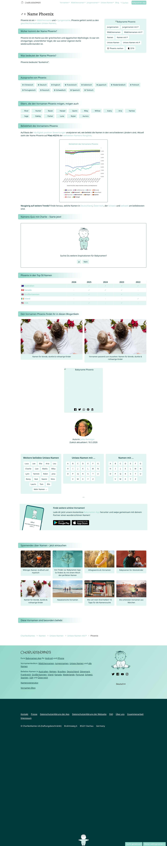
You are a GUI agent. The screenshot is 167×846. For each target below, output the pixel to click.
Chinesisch (28, 85)
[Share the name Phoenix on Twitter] (79, 409)
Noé (36, 479)
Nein (86, 262)
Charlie (28, 469)
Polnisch (135, 85)
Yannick (36, 474)
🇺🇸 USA (24, 302)
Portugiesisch (30, 90)
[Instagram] (127, 674)
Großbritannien (39, 674)
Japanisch (102, 85)
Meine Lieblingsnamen (153, 844)
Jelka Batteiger (88, 439)
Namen (110, 37)
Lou (54, 463)
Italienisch (87, 85)
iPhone (61, 658)
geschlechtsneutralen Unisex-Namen (38, 23)
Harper (63, 111)
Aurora (85, 116)
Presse (34, 714)
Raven (50, 111)
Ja (79, 262)
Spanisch (76, 90)
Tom (41, 484)
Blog (117, 2)
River (26, 111)
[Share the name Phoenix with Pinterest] (88, 409)
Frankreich (26, 674)
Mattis (45, 469)
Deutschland (86, 205)
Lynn (27, 474)
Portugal (80, 674)
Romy (28, 479)
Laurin (33, 484)
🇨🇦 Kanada (26, 290)
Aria (120, 111)
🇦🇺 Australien (27, 285)
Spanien (24, 677)
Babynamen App (139, 2)
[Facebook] (117, 674)
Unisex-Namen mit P (131, 42)
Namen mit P (122, 37)
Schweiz (112, 205)
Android (49, 658)
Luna (62, 116)
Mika (53, 469)
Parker (50, 116)
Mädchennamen (77, 2)
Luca (27, 463)
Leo (33, 463)
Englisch (56, 85)
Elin (48, 484)
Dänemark (85, 671)
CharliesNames (28, 635)
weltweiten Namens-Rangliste (77, 135)
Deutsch (43, 85)
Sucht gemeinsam (133, 844)
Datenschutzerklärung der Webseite (89, 714)
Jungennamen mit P (130, 27)
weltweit (125, 205)
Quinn (74, 111)
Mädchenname (44, 20)
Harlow (132, 111)
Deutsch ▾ (120, 684)
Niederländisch (118, 85)
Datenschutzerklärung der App (54, 714)
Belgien (53, 671)
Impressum (26, 718)
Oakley (38, 116)
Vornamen (64, 2)
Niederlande (69, 674)
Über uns (120, 714)
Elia (40, 463)
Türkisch (89, 90)
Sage (26, 116)
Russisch (45, 90)
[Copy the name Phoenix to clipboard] (92, 409)
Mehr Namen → (40, 489)
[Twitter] (113, 674)
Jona (53, 474)
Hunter (38, 111)
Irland (50, 674)
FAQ (111, 714)
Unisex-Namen (107, 2)
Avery (109, 111)
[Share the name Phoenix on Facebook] (75, 409)
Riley (86, 111)
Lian (36, 469)
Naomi (44, 479)
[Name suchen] (121, 2)
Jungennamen (92, 2)
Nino (53, 479)
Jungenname (64, 20)
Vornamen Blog (28, 687)
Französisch (71, 85)
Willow (97, 111)
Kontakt (24, 714)
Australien (43, 671)
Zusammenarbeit (135, 714)
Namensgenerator (29, 682)
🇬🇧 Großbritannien (30, 294)
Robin (45, 474)
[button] (67, 388)
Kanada (58, 674)
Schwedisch (61, 90)
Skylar (73, 116)
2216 (132, 48)
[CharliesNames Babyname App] (31, 3)
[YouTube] (122, 674)
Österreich (99, 205)
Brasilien (62, 671)
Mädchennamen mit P (133, 32)
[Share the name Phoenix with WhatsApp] (83, 409)
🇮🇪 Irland (25, 298)
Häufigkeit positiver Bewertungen (50, 132)
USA (31, 677)
